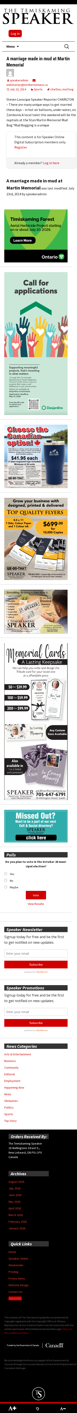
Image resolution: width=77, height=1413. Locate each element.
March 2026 (16, 1215)
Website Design (19, 1285)
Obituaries (11, 1101)
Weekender (16, 1265)
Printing (13, 1272)
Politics (9, 1107)
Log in (15, 33)
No (11, 881)
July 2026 (14, 1188)
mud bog (68, 89)
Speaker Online (18, 1258)
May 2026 (14, 1202)
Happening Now (14, 1087)
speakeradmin (19, 80)
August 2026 (16, 1182)
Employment (12, 1081)
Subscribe (15, 1298)
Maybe (14, 887)
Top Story (10, 1121)
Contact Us (15, 1292)
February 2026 (18, 1222)
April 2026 (15, 1208)
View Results (36, 904)
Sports (38, 89)
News (7, 1094)
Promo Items (17, 1278)
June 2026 (15, 1195)
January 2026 (17, 1228)
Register (20, 147)
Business (10, 1061)
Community (11, 1067)
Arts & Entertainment (17, 1054)
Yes (12, 874)
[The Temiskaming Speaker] (38, 16)
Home (12, 1252)
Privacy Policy (21, 1332)
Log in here (51, 163)
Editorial (9, 1074)
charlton (55, 89)
